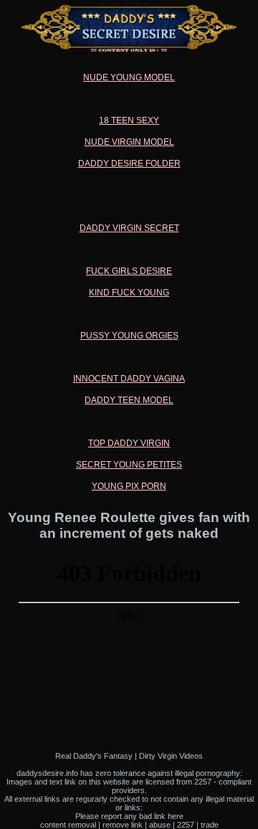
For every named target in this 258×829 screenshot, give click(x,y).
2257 (185, 824)
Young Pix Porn (129, 486)
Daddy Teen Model (129, 400)
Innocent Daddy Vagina (129, 379)
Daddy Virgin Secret (129, 228)
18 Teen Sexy (129, 120)
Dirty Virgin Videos (171, 756)
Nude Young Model (129, 77)
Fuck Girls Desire (129, 271)
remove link (122, 824)
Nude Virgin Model (129, 142)
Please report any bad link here (129, 816)
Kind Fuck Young (129, 293)
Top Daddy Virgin (129, 443)
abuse (160, 824)
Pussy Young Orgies (129, 336)
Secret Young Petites (129, 465)
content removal (68, 824)
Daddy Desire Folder (129, 163)
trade (210, 824)
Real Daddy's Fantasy (94, 756)
